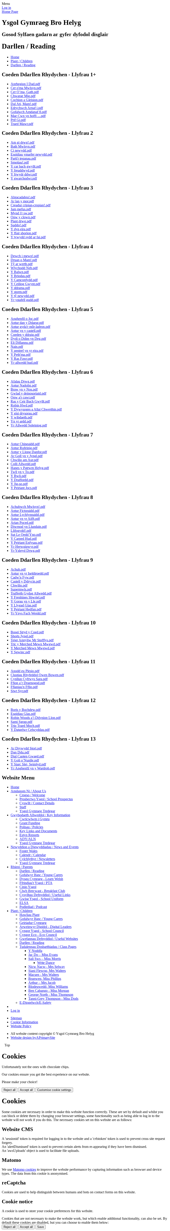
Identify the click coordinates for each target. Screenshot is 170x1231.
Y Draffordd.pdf (22, 480)
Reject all (9, 1090)
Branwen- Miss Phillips (44, 978)
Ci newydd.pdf (21, 150)
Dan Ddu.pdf (20, 752)
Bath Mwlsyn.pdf (23, 146)
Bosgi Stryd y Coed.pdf (27, 632)
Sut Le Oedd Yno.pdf (26, 534)
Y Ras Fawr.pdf (22, 358)
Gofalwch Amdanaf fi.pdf (29, 112)
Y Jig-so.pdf (19, 484)
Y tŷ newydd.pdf (22, 296)
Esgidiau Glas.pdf (23, 714)
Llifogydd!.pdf (21, 530)
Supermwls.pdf (21, 589)
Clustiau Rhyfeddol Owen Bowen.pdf (37, 675)
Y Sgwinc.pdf (20, 652)
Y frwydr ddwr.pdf (24, 174)
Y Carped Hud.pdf (24, 538)
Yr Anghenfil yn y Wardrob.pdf (33, 768)
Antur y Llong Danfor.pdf (29, 452)
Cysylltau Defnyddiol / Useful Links (44, 895)
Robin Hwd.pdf (22, 405)
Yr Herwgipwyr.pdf (25, 546)
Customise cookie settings (54, 1090)
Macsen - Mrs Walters (43, 975)
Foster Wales (28, 851)
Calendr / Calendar (32, 855)
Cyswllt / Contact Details (36, 803)
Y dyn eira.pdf (21, 229)
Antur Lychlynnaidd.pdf (27, 515)
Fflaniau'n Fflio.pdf (24, 687)
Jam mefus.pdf (21, 209)
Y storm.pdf (19, 292)
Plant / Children (22, 61)
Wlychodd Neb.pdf (24, 268)
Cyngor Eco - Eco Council (38, 935)
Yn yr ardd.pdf (21, 421)
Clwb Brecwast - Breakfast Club (42, 891)
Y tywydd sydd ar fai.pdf (28, 237)
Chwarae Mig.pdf (23, 96)
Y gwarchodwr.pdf (24, 178)
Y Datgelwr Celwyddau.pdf (30, 730)
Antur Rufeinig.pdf (24, 448)
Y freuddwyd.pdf (23, 170)
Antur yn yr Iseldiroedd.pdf (30, 573)
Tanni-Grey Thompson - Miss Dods (53, 998)
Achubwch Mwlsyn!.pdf (28, 507)
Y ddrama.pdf (20, 288)
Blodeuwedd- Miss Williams (48, 986)
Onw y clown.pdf (23, 217)
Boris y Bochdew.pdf (26, 710)
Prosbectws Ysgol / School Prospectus (46, 799)
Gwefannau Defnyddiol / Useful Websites (48, 939)
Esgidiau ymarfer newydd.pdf (31, 154)
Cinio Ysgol (27, 887)
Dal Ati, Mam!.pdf (24, 104)
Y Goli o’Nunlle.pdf (25, 760)
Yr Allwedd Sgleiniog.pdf (29, 425)
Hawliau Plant (29, 915)
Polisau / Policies (31, 827)
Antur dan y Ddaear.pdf (27, 323)
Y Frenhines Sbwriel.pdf (28, 597)
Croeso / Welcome (32, 795)
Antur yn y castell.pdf (26, 331)
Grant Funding (29, 823)
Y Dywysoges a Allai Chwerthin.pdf (36, 409)
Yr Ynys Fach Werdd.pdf (28, 613)
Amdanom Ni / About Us (28, 791)
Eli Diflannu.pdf (22, 342)
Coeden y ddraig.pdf (25, 335)
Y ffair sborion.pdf (24, 233)
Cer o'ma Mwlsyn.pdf (26, 88)
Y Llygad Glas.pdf (24, 605)
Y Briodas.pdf (20, 276)
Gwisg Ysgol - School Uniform (41, 899)
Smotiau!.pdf (20, 162)
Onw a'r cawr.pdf (23, 397)
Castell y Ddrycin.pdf (26, 581)
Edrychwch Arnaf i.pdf (27, 108)
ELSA (24, 903)
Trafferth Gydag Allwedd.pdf (31, 593)
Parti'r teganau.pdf (23, 158)
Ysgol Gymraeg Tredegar (37, 811)
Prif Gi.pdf (18, 120)
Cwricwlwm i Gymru (34, 819)
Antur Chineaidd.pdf (25, 444)
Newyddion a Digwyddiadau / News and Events (45, 847)
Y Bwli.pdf (18, 476)
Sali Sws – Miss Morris (44, 959)
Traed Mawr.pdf (22, 124)
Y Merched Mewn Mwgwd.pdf (33, 648)
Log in (6, 8)
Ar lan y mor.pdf (22, 201)
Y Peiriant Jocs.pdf (24, 488)
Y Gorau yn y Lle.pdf (26, 601)
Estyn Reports (29, 835)
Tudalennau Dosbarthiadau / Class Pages (47, 947)
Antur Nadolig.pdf (24, 385)
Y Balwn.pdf (20, 272)
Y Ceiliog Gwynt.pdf (25, 284)
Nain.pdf (17, 346)
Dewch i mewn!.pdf (25, 256)
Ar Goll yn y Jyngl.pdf (26, 456)
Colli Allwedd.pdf (23, 464)
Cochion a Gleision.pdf (27, 100)
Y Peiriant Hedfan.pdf (26, 609)
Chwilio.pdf (19, 585)
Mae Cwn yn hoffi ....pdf (28, 116)
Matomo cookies (24, 1169)
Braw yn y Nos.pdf (24, 389)
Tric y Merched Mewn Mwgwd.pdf (35, 644)
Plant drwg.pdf (21, 221)
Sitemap (16, 1018)
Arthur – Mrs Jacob (42, 982)
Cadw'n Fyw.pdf (22, 577)
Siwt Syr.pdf (19, 691)
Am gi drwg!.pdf (22, 142)
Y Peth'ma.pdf (21, 354)
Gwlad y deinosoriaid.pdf (28, 393)
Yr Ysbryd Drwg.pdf (25, 550)
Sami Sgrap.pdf (21, 722)
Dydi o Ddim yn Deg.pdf (28, 339)
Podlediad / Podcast (33, 907)
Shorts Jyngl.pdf (22, 636)
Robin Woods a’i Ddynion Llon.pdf (36, 718)
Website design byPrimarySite (33, 1037)
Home (15, 57)
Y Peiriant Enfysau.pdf (26, 542)
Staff (22, 807)
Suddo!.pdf (18, 225)
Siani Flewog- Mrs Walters (47, 971)
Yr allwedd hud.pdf (24, 362)
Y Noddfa (35, 951)
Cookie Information (24, 1022)
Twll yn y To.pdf (22, 472)
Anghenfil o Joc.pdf (25, 319)
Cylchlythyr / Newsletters (37, 859)
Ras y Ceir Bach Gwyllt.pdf (30, 401)
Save (40, 1227)
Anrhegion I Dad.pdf (25, 84)
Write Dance (46, 963)
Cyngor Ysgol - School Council (41, 931)
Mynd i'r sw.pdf (22, 213)
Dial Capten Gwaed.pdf (27, 756)
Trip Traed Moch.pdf (25, 726)
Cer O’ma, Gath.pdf (25, 92)
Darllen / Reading (23, 65)
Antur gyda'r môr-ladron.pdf (30, 327)
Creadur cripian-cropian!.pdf (30, 205)
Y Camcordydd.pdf (24, 280)
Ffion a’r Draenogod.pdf (28, 683)
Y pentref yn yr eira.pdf (27, 350)
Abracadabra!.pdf (23, 197)
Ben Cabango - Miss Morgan (48, 990)
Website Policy (21, 1026)
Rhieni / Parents (22, 867)
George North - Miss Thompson (50, 994)
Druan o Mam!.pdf (24, 260)
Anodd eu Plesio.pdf (25, 671)
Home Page (10, 12)
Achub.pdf (18, 569)
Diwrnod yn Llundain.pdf (29, 526)
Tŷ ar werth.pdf (22, 264)
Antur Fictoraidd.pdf (25, 511)
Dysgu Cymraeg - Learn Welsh (41, 879)
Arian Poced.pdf (22, 522)
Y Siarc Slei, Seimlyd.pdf (28, 764)
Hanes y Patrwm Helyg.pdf (30, 468)
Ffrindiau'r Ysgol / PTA (35, 883)
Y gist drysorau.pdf (24, 413)
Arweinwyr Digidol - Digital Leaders (45, 927)
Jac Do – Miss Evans (43, 955)
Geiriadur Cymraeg (32, 923)
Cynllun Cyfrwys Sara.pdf (29, 679)
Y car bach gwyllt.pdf (26, 166)
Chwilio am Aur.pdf (25, 460)
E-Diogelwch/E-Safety (35, 1002)
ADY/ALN (27, 839)
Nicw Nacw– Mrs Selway (46, 967)
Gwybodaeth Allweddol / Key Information (40, 815)
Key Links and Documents (38, 831)
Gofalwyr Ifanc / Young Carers (41, 875)
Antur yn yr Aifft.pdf (25, 519)
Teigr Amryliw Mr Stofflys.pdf (32, 640)
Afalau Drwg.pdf (23, 381)
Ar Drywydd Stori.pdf (26, 748)
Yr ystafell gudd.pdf (25, 300)
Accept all (26, 1090)
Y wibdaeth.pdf (21, 417)
